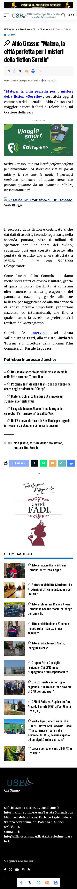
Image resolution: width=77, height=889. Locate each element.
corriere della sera (41, 442)
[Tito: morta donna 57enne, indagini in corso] (14, 648)
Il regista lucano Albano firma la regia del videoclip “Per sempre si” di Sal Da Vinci (33, 411)
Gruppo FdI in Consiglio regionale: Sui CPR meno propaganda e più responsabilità (48, 667)
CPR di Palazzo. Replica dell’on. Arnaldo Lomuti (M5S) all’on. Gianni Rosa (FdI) (49, 706)
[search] (63, 15)
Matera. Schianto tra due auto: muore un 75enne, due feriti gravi (33, 398)
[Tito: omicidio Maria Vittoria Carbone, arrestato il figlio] (14, 570)
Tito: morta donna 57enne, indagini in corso (46, 645)
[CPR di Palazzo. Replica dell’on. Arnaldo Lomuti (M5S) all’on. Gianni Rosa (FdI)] (14, 707)
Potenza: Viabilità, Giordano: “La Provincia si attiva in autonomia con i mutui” (50, 589)
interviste (39, 333)
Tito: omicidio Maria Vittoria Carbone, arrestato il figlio (47, 567)
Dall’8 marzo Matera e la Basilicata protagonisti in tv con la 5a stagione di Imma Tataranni (38, 423)
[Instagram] (23, 870)
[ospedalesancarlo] (38, 22)
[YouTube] (17, 870)
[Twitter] (10, 870)
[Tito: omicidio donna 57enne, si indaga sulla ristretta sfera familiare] (14, 629)
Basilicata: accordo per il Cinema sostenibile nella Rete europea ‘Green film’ (35, 374)
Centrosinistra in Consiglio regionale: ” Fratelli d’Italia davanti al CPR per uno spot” (49, 686)
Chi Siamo (12, 790)
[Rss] (29, 870)
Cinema (11, 35)
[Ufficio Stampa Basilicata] (35, 14)
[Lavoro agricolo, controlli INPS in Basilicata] (14, 753)
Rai (26, 447)
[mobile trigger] (7, 14)
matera (18, 447)
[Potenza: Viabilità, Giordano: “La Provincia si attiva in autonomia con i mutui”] (14, 590)
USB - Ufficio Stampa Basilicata (21, 80)
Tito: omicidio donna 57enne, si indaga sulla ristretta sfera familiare (49, 628)
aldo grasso (21, 442)
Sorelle (34, 447)
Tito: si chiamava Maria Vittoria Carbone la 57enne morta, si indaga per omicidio (50, 609)
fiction (58, 442)
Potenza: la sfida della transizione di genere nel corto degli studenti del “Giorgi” (37, 386)
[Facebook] (5, 870)
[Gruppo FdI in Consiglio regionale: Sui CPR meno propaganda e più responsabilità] (14, 668)
